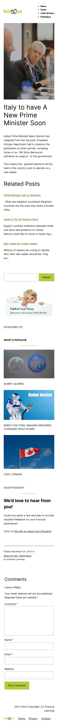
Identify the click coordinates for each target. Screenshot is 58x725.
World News (25, 555)
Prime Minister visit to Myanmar (22, 195)
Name (8, 639)
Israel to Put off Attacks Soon (21, 219)
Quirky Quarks (14, 383)
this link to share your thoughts (32, 531)
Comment (11, 604)
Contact (46, 718)
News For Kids (11, 555)
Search (47, 277)
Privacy (33, 718)
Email (8, 654)
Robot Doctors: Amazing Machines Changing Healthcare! (28, 427)
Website (9, 668)
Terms (21, 718)
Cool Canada (13, 474)
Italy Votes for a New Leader (20, 243)
